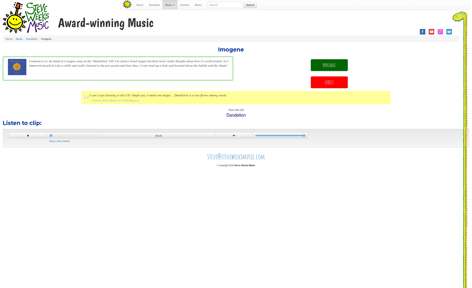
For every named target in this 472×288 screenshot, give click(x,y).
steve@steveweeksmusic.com (236, 156)
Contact (184, 5)
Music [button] (169, 5)
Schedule (154, 5)
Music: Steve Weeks (60, 141)
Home (139, 5)
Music (19, 39)
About (198, 5)
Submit (250, 5)
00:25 (158, 136)
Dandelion (32, 39)
